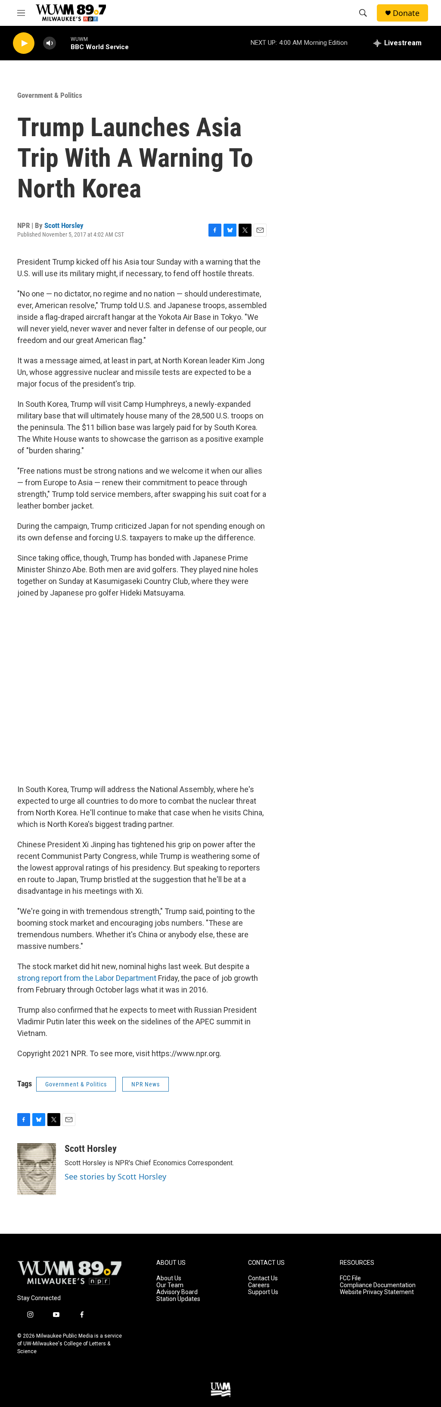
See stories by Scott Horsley (115, 1176)
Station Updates (178, 1299)
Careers (259, 1285)
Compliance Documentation (378, 1285)
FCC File (350, 1278)
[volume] (49, 43)
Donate (406, 13)
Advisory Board (177, 1292)
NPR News (145, 1084)
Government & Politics (49, 95)
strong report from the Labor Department (86, 978)
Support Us (263, 1292)
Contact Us (263, 1278)
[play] (24, 43)
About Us (168, 1278)
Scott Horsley (64, 225)
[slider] (63, 42)
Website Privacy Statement (377, 1292)
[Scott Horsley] (36, 1169)
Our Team (169, 1285)
